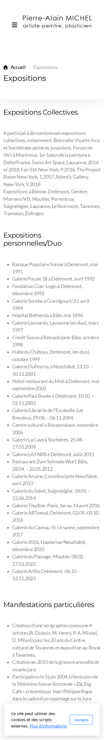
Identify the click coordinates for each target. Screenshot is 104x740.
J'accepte (81, 719)
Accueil (18, 67)
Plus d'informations (48, 726)
